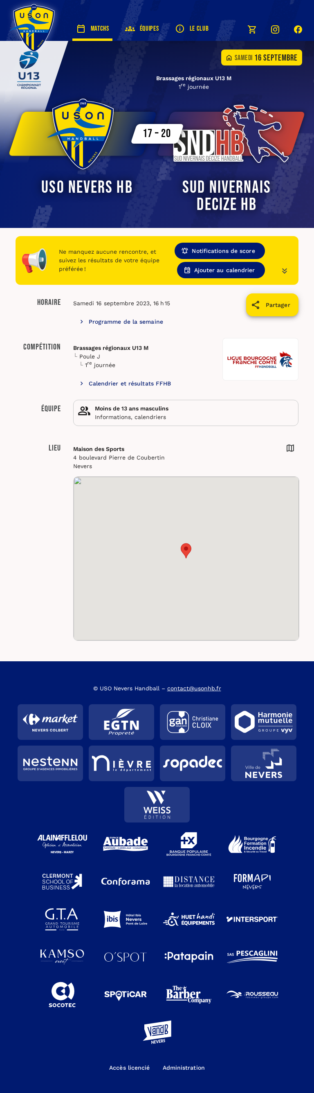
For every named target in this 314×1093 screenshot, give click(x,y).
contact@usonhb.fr (194, 688)
